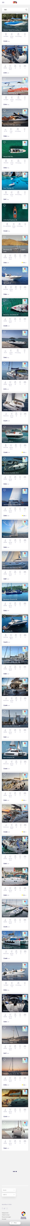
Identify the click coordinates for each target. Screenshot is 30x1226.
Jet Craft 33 (7, 283)
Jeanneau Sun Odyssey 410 (12, 568)
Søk (5, 10)
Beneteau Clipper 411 (10, 1137)
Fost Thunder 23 (8, 188)
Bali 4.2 (5, 694)
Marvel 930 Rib (8, 156)
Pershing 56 (8, 631)
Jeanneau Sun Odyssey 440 (12, 504)
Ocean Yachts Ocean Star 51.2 (12, 1074)
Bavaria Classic (8, 1010)
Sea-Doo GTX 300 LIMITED (12, 125)
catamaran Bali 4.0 (9, 409)
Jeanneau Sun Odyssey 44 (11, 663)
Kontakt (4, 1219)
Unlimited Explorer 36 (10, 220)
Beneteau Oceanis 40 (10, 852)
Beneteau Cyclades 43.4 (11, 473)
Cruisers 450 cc (8, 441)
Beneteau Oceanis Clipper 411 (12, 884)
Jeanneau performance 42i (11, 789)
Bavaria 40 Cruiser (9, 62)
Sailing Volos (7, 1105)
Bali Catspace (7, 947)
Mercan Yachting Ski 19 (10, 93)
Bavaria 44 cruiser (9, 378)
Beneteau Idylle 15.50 (10, 1042)
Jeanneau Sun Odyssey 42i (11, 726)
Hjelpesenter (5, 1213)
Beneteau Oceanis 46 (10, 599)
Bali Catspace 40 (8, 757)
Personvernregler (6, 1217)
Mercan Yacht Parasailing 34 (12, 30)
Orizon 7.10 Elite (8, 979)
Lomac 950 (7, 346)
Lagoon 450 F (7, 821)
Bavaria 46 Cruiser (9, 916)
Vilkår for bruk (5, 1215)
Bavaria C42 (7, 536)
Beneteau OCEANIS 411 (10, 315)
